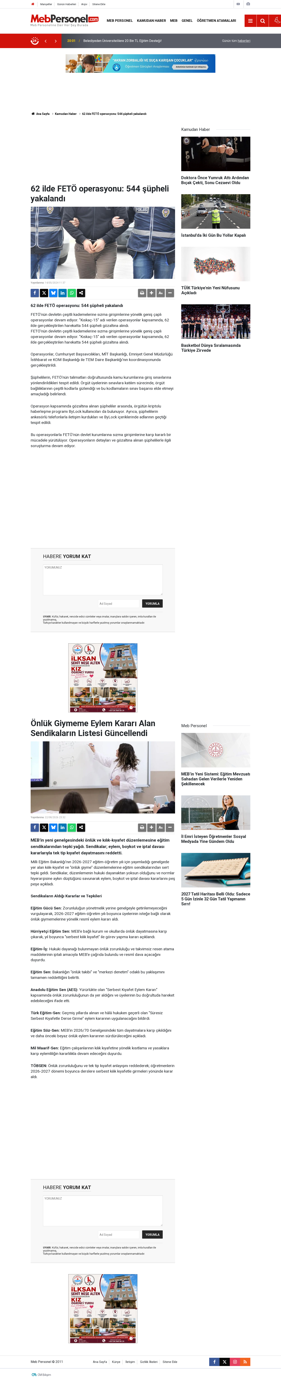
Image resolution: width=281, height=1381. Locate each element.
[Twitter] (44, 293)
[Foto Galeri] (248, 4)
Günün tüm (236, 41)
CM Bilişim (44, 1374)
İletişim (130, 1362)
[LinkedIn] (62, 293)
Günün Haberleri (66, 4)
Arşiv (84, 4)
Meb (174, 20)
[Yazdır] (142, 293)
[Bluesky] (53, 293)
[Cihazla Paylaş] (81, 293)
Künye (116, 1362)
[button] (151, 293)
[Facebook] (35, 293)
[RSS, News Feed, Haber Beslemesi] (245, 1362)
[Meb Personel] (65, 20)
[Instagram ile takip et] (235, 1362)
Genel (187, 20)
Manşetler (46, 4)
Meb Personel (120, 20)
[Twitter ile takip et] (224, 1362)
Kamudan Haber (151, 20)
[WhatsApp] (72, 293)
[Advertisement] (103, 153)
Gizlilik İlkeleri (149, 1362)
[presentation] (45, 40)
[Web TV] (238, 4)
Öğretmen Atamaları (216, 20)
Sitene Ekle (98, 4)
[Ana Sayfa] (33, 4)
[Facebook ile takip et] (214, 1362)
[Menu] (250, 21)
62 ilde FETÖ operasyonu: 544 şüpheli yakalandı (114, 113)
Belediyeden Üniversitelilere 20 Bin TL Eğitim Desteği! (122, 41)
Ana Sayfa (43, 113)
